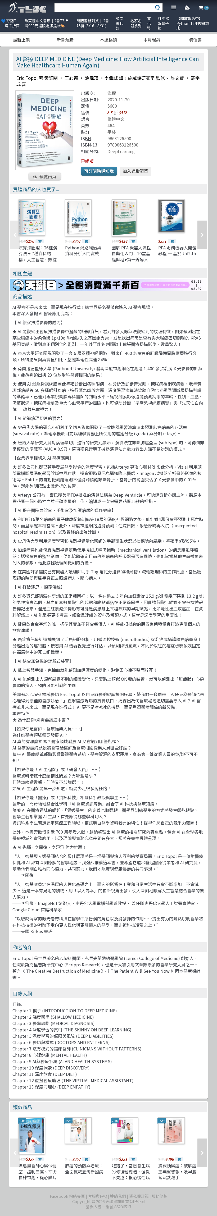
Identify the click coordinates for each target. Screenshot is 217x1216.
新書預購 (65, 39)
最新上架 (21, 39)
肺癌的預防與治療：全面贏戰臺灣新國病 (84, 1168)
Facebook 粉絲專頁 (67, 1196)
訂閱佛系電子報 (163, 23)
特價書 (195, 39)
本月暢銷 (151, 39)
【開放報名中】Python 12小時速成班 (193, 23)
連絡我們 (118, 1196)
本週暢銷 (108, 39)
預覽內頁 (47, 176)
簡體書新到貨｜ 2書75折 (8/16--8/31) (92, 23)
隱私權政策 (139, 1196)
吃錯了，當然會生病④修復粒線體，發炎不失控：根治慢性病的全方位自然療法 (131, 1174)
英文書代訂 (119, 23)
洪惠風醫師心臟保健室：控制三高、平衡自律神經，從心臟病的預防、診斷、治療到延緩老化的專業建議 (38, 1180)
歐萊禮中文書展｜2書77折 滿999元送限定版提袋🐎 (46, 23)
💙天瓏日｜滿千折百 (10, 23)
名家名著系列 (136, 23)
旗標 (111, 93)
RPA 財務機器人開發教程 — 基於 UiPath (177, 250)
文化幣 (149, 23)
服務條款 (160, 1196)
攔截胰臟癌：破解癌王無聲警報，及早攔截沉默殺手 (177, 1171)
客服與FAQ (97, 1196)
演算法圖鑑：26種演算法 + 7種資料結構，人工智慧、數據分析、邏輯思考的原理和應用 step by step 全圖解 (38, 262)
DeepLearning (121, 151)
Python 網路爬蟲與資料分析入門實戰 (83, 250)
